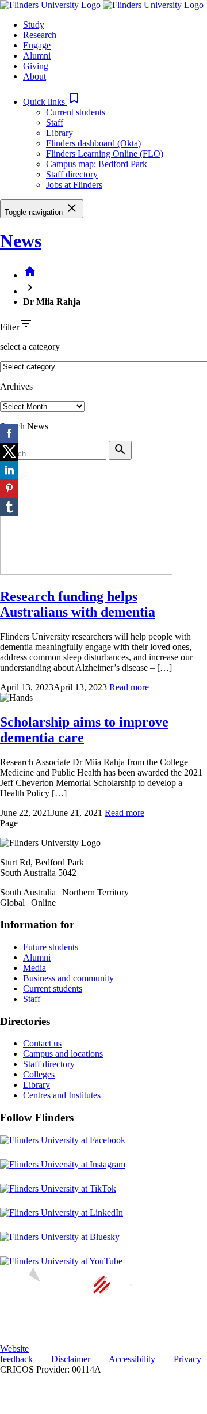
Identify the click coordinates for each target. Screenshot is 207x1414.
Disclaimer (70, 1359)
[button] (52, 102)
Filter (9, 327)
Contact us (42, 1043)
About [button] (34, 76)
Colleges (39, 1074)
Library (59, 133)
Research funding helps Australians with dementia (77, 604)
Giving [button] (35, 66)
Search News (24, 426)
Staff (54, 122)
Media (34, 968)
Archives (16, 386)
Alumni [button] (37, 56)
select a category (30, 346)
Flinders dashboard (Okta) (93, 143)
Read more (129, 687)
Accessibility (132, 1359)
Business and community (68, 978)
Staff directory (72, 174)
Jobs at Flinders (74, 185)
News (20, 240)
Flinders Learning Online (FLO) (104, 153)
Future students (50, 947)
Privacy (187, 1359)
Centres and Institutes (62, 1095)
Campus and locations (63, 1053)
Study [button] (33, 24)
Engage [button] (37, 45)
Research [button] (39, 35)
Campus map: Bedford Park (96, 164)
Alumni (37, 957)
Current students (75, 112)
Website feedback (16, 1354)
